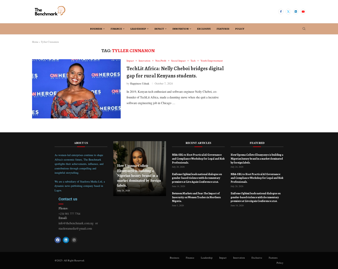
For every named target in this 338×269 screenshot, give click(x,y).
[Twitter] (288, 11)
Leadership (138, 28)
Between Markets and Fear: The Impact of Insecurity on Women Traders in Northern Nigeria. (196, 197)
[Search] (304, 29)
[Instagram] (74, 240)
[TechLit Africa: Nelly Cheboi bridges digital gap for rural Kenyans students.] (76, 88)
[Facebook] (281, 11)
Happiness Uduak (139, 83)
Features (223, 28)
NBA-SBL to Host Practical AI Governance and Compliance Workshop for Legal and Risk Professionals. (198, 158)
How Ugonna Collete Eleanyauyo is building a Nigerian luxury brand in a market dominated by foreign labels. (139, 175)
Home (35, 42)
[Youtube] (303, 11)
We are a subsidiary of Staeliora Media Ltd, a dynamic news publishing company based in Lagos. (80, 186)
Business (96, 28)
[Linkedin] (295, 11)
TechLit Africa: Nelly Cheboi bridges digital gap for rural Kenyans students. (175, 72)
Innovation (180, 28)
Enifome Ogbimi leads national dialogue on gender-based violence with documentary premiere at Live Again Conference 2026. (197, 178)
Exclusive (204, 28)
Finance (116, 28)
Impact (159, 28)
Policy (239, 28)
